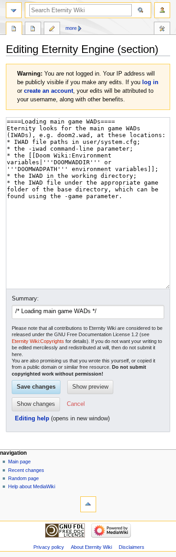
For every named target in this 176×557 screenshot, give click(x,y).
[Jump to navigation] (14, 10)
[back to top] (88, 504)
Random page (23, 478)
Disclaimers (131, 547)
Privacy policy (48, 547)
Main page (19, 461)
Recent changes (26, 470)
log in (150, 82)
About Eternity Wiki (91, 547)
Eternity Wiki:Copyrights (38, 341)
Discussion (33, 29)
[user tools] (162, 10)
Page (14, 29)
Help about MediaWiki (31, 486)
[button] (76, 404)
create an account (48, 91)
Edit (52, 29)
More (71, 28)
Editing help (32, 418)
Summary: (25, 298)
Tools (162, 29)
